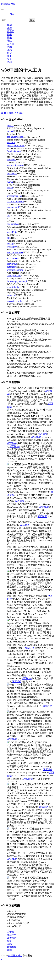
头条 (9, 59)
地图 (9, 950)
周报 (9, 37)
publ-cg (10, 125)
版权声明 (11, 935)
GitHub (4, 113)
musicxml (11, 295)
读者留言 (11, 938)
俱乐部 (10, 31)
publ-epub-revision (15, 145)
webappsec (12, 246)
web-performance (15, 252)
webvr (10, 187)
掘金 (9, 53)
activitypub (12, 264)
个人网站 (18, 113)
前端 (9, 28)
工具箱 (10, 43)
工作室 (10, 14)
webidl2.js (12, 232)
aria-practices (13, 224)
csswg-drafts (13, 287)
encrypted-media (14, 301)
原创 (9, 25)
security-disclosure (15, 201)
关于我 (10, 932)
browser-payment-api (17, 281)
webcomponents (14, 196)
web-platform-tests (15, 165)
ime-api (10, 243)
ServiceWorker (14, 151)
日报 (9, 34)
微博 (10, 113)
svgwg (10, 182)
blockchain (12, 173)
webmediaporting (15, 270)
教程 (9, 62)
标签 (9, 941)
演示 (9, 47)
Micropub (11, 159)
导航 (9, 40)
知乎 (9, 56)
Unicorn (11, 142)
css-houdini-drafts (15, 137)
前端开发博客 (8, 3)
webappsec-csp (14, 258)
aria (8, 215)
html (9, 238)
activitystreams (14, 275)
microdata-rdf (13, 207)
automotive (12, 267)
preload (10, 131)
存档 (9, 50)
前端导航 (11, 947)
